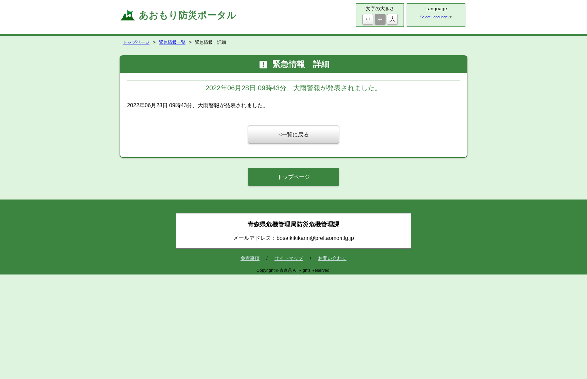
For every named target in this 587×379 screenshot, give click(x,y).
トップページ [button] (293, 177)
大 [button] (392, 19)
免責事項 (250, 258)
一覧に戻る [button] (295, 134)
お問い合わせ (332, 258)
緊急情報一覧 (172, 42)
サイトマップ (288, 258)
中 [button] (380, 19)
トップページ (136, 42)
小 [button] (368, 19)
